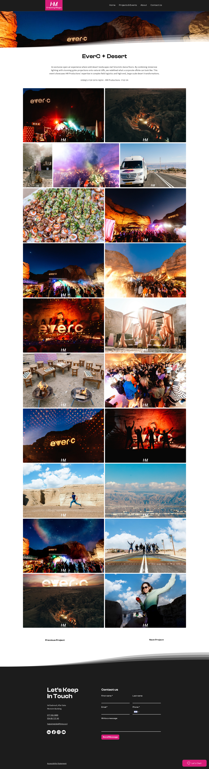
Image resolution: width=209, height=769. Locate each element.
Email (104, 707)
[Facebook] (54, 732)
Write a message (109, 718)
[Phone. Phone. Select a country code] (137, 712)
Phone (136, 707)
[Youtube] (64, 732)
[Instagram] (59, 732)
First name (107, 696)
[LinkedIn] (49, 732)
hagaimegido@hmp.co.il (57, 724)
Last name (137, 696)
